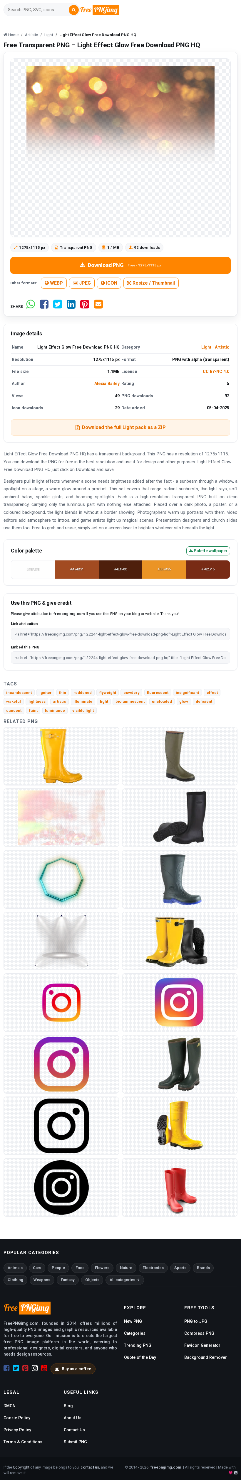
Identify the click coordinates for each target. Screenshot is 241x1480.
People (58, 1268)
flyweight (107, 692)
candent (13, 710)
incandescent (19, 692)
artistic (59, 701)
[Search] (74, 10)
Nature (126, 1268)
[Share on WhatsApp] (30, 306)
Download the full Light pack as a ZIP (124, 427)
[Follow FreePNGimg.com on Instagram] (35, 1368)
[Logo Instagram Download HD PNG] (61, 1064)
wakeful (13, 701)
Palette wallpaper (210, 550)
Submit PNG (75, 1442)
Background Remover (205, 1357)
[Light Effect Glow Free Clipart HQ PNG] (61, 879)
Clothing (15, 1280)
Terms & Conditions (23, 1442)
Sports (180, 1268)
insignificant (187, 692)
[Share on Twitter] (57, 306)
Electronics (153, 1268)
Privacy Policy (17, 1430)
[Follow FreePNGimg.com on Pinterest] (25, 1368)
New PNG (133, 1321)
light (104, 701)
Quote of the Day (140, 1357)
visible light (83, 710)
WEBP (56, 283)
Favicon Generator (202, 1345)
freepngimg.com (165, 1467)
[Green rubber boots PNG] (179, 1064)
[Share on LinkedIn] (71, 306)
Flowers (102, 1268)
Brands (203, 1268)
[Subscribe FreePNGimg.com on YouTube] (44, 1368)
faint (33, 710)
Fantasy (68, 1280)
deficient (204, 701)
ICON (111, 283)
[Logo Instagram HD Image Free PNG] (179, 1002)
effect (212, 692)
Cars (37, 1268)
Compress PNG (199, 1333)
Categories (134, 1333)
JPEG (84, 283)
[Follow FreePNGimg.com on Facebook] (7, 1368)
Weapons (42, 1280)
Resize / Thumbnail (153, 283)
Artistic (222, 347)
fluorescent (157, 692)
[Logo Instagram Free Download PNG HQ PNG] (61, 1002)
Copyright (21, 1467)
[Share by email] (98, 306)
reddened (82, 692)
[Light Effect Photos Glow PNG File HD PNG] (61, 940)
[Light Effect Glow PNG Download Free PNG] (61, 817)
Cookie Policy (17, 1418)
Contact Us (74, 1430)
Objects (92, 1280)
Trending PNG (137, 1345)
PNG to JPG (195, 1321)
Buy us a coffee (76, 1368)
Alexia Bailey (107, 383)
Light (206, 347)
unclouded (162, 701)
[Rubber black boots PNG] (179, 817)
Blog (68, 1406)
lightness (37, 701)
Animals (15, 1268)
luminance (55, 710)
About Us (72, 1418)
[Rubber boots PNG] (61, 755)
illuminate (82, 701)
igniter (45, 692)
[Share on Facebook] (44, 306)
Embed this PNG (25, 647)
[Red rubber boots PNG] (179, 1187)
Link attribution (24, 623)
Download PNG (124, 265)
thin (62, 692)
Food (80, 1268)
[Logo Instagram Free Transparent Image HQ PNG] (61, 1187)
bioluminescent (130, 701)
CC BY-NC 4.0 (216, 371)
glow (183, 701)
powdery (131, 692)
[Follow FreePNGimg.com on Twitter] (16, 1368)
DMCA (9, 1406)
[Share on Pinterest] (85, 306)
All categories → (125, 1280)
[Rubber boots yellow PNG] (179, 1125)
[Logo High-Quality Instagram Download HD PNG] (61, 1125)
